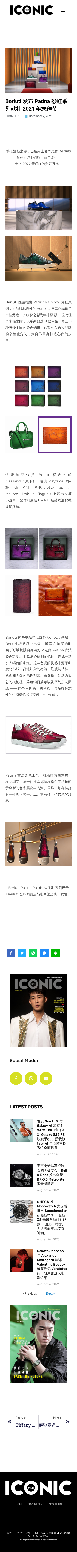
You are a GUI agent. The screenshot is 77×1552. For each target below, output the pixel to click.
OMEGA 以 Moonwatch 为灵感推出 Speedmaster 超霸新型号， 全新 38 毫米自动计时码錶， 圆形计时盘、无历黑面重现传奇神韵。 (52, 1217)
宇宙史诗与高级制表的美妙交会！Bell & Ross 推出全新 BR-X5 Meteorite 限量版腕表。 (52, 1175)
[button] (62, 9)
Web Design (35, 1540)
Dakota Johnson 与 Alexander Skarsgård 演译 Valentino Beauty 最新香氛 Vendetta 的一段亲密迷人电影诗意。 (52, 1264)
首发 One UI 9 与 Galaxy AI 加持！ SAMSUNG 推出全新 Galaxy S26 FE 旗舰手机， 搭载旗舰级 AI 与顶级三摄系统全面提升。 (51, 1134)
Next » (50, 1293)
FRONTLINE (13, 116)
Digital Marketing (50, 1540)
